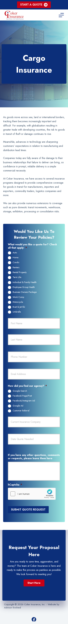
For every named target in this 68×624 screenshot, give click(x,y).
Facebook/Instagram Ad (24, 400)
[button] (34, 582)
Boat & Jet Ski (19, 307)
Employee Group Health (24, 287)
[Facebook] (34, 619)
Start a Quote (31, 5)
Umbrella (17, 312)
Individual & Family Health (25, 282)
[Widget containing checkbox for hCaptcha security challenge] (32, 494)
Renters (16, 267)
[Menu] (61, 15)
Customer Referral (21, 410)
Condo (16, 262)
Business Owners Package (25, 292)
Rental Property (20, 272)
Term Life (17, 277)
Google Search (20, 391)
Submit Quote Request (28, 510)
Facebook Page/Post (22, 395)
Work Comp (18, 297)
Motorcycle (18, 302)
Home (15, 257)
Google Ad (18, 405)
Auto (15, 252)
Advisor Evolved (12, 607)
